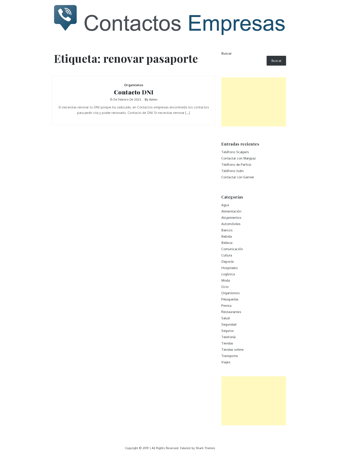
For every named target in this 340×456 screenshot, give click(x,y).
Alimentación (231, 211)
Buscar (226, 53)
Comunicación (232, 249)
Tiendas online (232, 350)
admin (153, 99)
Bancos (227, 230)
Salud (225, 318)
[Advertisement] (253, 101)
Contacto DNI (134, 92)
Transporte (229, 356)
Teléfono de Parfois (236, 165)
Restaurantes (231, 312)
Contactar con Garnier (237, 177)
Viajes (225, 362)
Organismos (133, 85)
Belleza (227, 243)
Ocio (225, 287)
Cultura (226, 255)
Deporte (227, 262)
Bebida (226, 236)
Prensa (226, 306)
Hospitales (229, 268)
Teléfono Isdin (232, 171)
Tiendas (227, 343)
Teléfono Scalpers (235, 152)
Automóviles (231, 224)
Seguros (227, 331)
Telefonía (228, 337)
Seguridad (229, 324)
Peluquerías (230, 299)
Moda (225, 280)
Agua (225, 205)
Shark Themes (205, 448)
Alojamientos (231, 218)
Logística (228, 274)
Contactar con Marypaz (238, 158)
